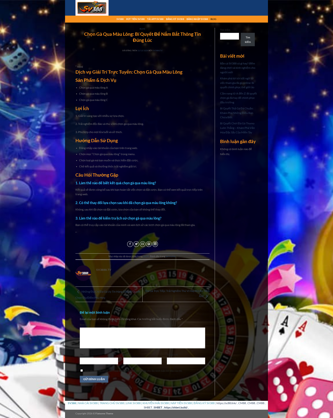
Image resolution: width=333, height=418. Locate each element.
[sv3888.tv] (92, 8)
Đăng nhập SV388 (197, 19)
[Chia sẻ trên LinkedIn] (155, 244)
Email (127, 354)
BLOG (213, 19)
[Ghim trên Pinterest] (149, 244)
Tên (82, 354)
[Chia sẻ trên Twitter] (136, 244)
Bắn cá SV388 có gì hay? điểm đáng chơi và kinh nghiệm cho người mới (237, 68)
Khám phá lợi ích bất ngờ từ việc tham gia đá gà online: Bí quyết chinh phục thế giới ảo (237, 83)
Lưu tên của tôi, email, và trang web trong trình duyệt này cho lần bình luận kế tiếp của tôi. (133, 370)
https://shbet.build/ (176, 407)
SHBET (148, 407)
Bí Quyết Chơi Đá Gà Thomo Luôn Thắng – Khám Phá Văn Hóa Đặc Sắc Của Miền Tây (237, 128)
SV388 (120, 19)
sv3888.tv (157, 50)
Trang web (172, 354)
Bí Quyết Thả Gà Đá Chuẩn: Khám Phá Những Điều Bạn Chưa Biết (236, 113)
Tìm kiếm (225, 29)
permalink (171, 256)
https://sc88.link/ (226, 403)
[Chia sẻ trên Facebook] (130, 244)
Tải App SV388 (155, 19)
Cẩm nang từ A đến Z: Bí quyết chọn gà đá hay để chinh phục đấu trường (238, 98)
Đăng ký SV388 (175, 19)
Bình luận (86, 324)
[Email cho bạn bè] (143, 244)
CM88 (242, 403)
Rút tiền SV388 (135, 19)
